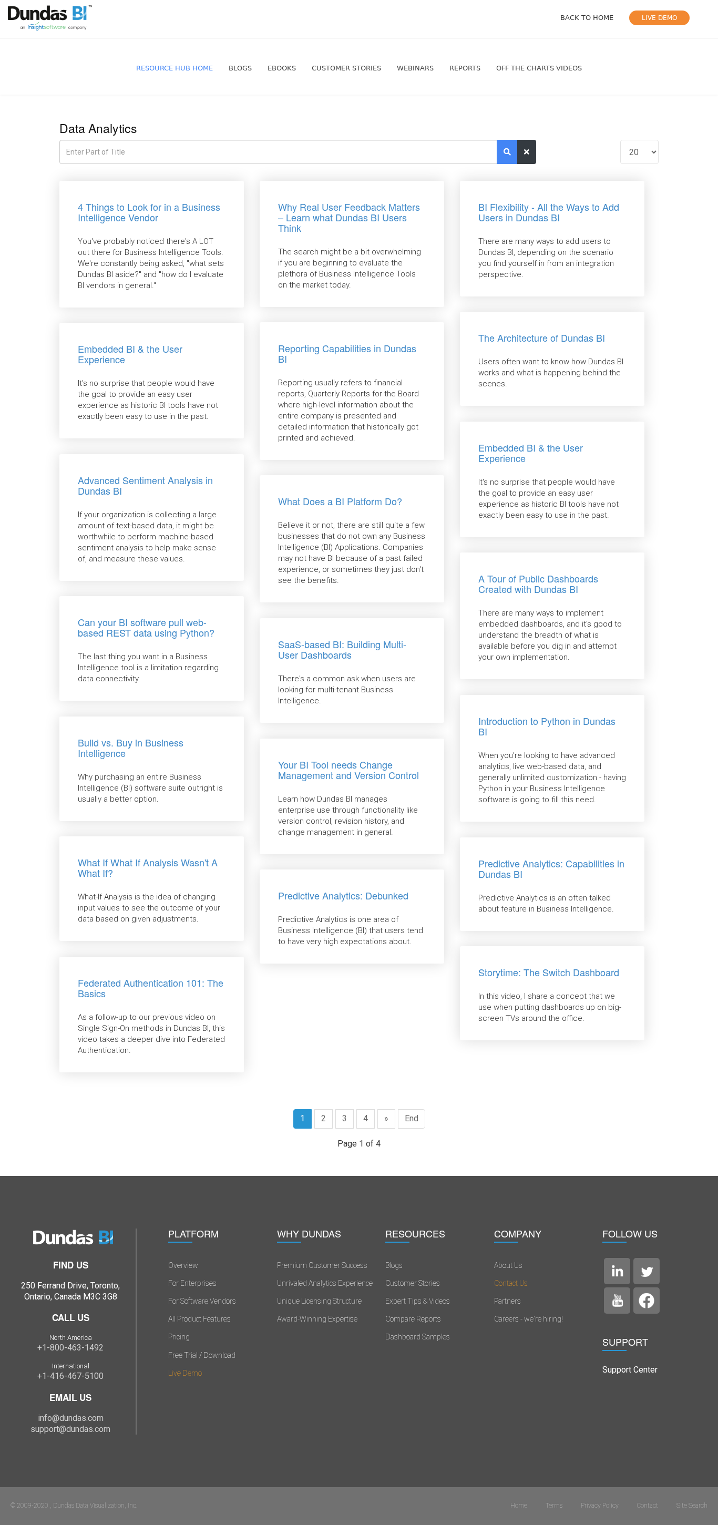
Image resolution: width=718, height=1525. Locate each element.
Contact (647, 1505)
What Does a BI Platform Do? (340, 501)
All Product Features (199, 1319)
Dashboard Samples (417, 1337)
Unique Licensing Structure (319, 1301)
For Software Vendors (202, 1301)
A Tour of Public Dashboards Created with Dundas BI (538, 583)
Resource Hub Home (174, 68)
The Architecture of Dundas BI (541, 337)
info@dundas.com (71, 1418)
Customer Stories (346, 68)
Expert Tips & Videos (417, 1301)
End (411, 1118)
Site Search (691, 1505)
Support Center (630, 1370)
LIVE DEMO (659, 18)
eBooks (282, 68)
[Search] (507, 152)
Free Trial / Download (201, 1355)
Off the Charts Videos (539, 68)
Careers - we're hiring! (528, 1319)
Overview (183, 1265)
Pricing (179, 1337)
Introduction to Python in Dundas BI (547, 726)
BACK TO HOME (586, 18)
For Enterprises (192, 1283)
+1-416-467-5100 (70, 1376)
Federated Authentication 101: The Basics (150, 988)
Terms (554, 1505)
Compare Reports (413, 1319)
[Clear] (526, 152)
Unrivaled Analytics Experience (325, 1283)
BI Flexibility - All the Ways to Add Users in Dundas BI (548, 212)
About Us (508, 1265)
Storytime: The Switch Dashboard (548, 972)
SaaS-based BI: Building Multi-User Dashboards (342, 649)
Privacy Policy (600, 1505)
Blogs (240, 68)
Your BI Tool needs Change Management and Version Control (348, 770)
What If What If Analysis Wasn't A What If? (148, 867)
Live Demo (185, 1373)
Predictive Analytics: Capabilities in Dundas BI (551, 868)
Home (518, 1505)
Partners (507, 1301)
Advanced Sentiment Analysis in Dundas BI (145, 485)
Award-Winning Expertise (317, 1319)
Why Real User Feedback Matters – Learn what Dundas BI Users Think (349, 217)
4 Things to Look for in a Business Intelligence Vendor (149, 212)
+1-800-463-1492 (70, 1348)
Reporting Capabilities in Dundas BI (347, 353)
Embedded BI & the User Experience (130, 354)
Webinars (415, 68)
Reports (464, 68)
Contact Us (511, 1283)
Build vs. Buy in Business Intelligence (130, 747)
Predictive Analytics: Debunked (343, 895)
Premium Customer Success (322, 1265)
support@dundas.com (70, 1429)
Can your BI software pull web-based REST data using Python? (146, 627)
